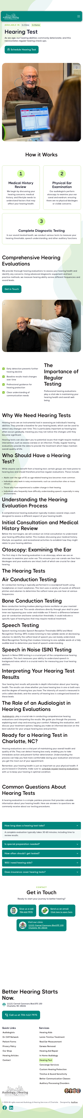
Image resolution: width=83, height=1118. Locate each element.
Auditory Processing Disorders (54, 1083)
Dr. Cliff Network (11, 1037)
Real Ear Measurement (51, 1041)
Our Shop (7, 1051)
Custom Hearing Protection (53, 1069)
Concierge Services (49, 1065)
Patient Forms (9, 1041)
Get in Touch (12, 289)
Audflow (74, 1102)
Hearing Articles (11, 1055)
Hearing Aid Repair (49, 1051)
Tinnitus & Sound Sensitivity (53, 1074)
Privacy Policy (9, 1046)
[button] (78, 16)
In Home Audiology (49, 1055)
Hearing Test (46, 1060)
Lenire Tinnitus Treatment (52, 1037)
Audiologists (8, 716)
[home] (12, 16)
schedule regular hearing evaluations (60, 769)
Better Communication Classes (55, 1078)
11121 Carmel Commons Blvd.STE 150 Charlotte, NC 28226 (46, 926)
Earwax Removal (48, 1046)
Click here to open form (61, 912)
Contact (7, 1060)
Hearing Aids (46, 1032)
